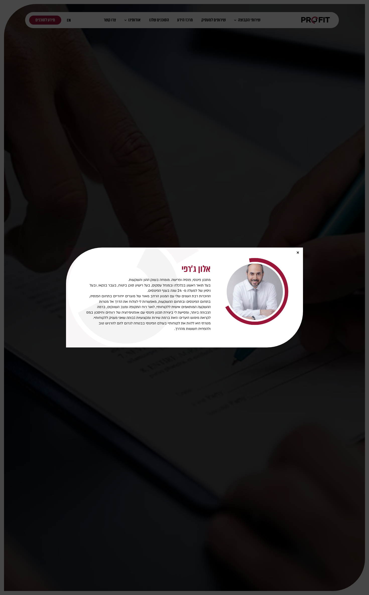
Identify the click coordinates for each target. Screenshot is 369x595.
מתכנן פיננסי (202, 279)
